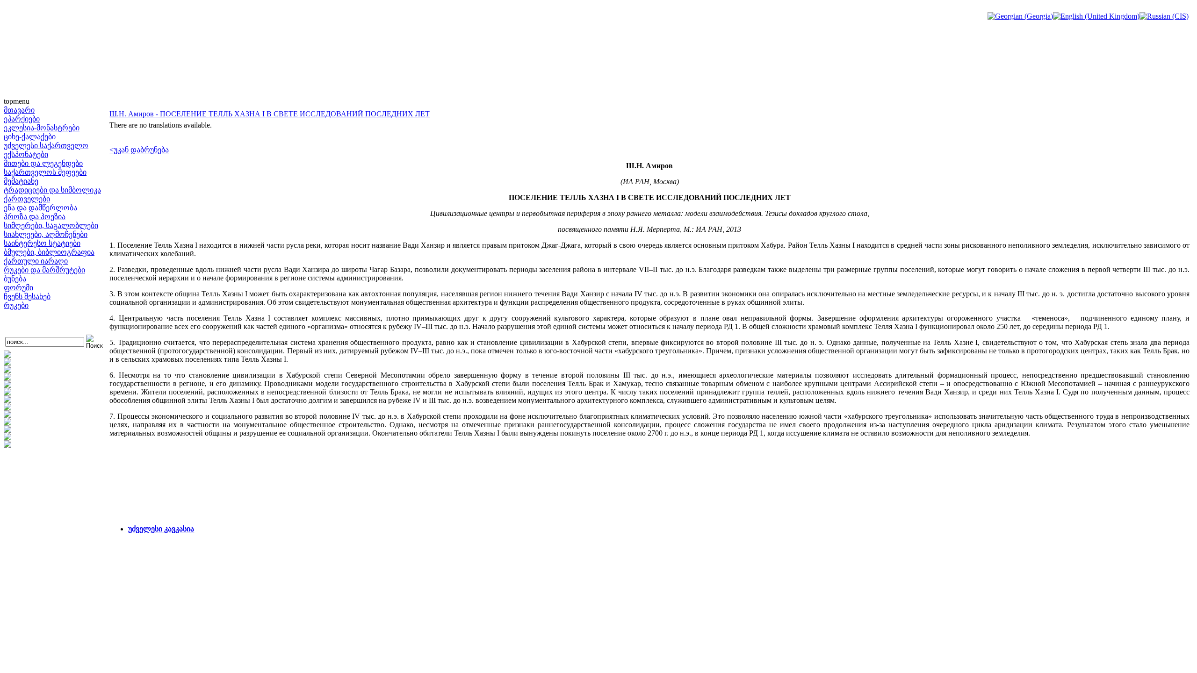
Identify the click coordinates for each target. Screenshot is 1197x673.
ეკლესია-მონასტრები (41, 128)
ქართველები (27, 199)
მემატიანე (21, 181)
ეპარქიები (22, 119)
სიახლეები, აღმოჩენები (45, 234)
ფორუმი (18, 288)
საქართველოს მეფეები (45, 172)
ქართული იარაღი (36, 261)
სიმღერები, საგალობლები (51, 225)
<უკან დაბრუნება (139, 150)
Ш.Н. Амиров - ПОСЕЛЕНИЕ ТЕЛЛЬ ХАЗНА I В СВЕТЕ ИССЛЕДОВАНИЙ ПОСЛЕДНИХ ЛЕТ (269, 114)
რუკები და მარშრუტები (44, 270)
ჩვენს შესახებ (27, 297)
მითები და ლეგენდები (43, 163)
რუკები (16, 305)
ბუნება (15, 279)
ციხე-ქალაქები (30, 137)
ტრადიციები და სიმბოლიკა (52, 190)
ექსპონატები (26, 154)
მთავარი (19, 110)
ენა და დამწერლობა (40, 208)
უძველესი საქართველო (46, 146)
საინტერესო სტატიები (42, 243)
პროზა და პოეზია (34, 217)
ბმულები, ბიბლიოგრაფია (49, 252)
